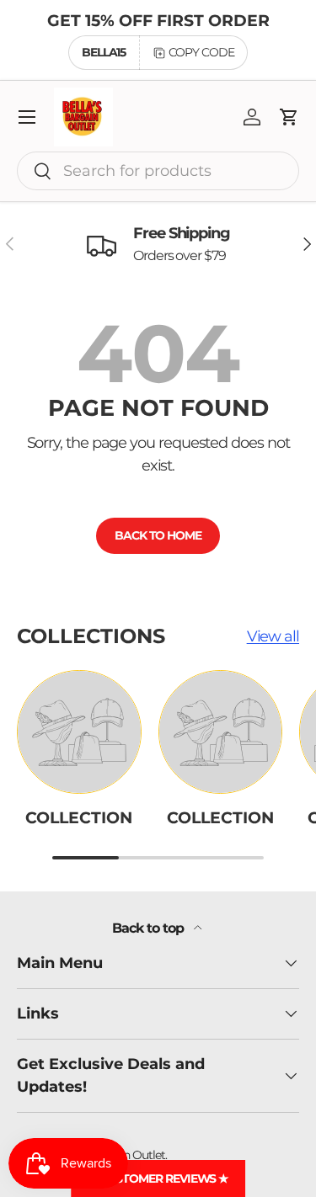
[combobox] (158, 170)
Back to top (149, 928)
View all (273, 636)
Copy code (201, 52)
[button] (289, 117)
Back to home (158, 535)
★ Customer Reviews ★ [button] (158, 1178)
